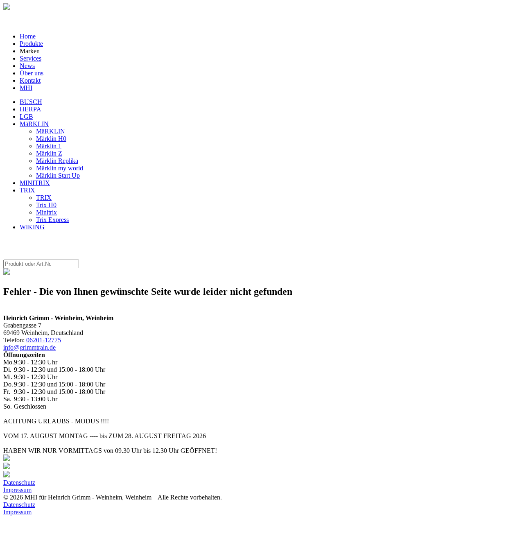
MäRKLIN (34, 123)
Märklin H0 (51, 138)
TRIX (27, 190)
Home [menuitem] (28, 36)
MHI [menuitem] (26, 87)
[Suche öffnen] (6, 7)
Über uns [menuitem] (31, 73)
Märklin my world (59, 168)
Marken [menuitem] (30, 50)
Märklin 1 (48, 145)
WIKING (32, 227)
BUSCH (31, 101)
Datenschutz (19, 482)
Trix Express (52, 219)
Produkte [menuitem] (31, 43)
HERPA (30, 109)
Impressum (17, 489)
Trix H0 (46, 204)
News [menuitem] (27, 65)
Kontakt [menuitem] (30, 80)
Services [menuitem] (30, 58)
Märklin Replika (57, 160)
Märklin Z (49, 153)
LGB (26, 116)
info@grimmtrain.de (29, 347)
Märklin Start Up (58, 175)
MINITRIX (35, 182)
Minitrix (46, 212)
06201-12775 (43, 340)
